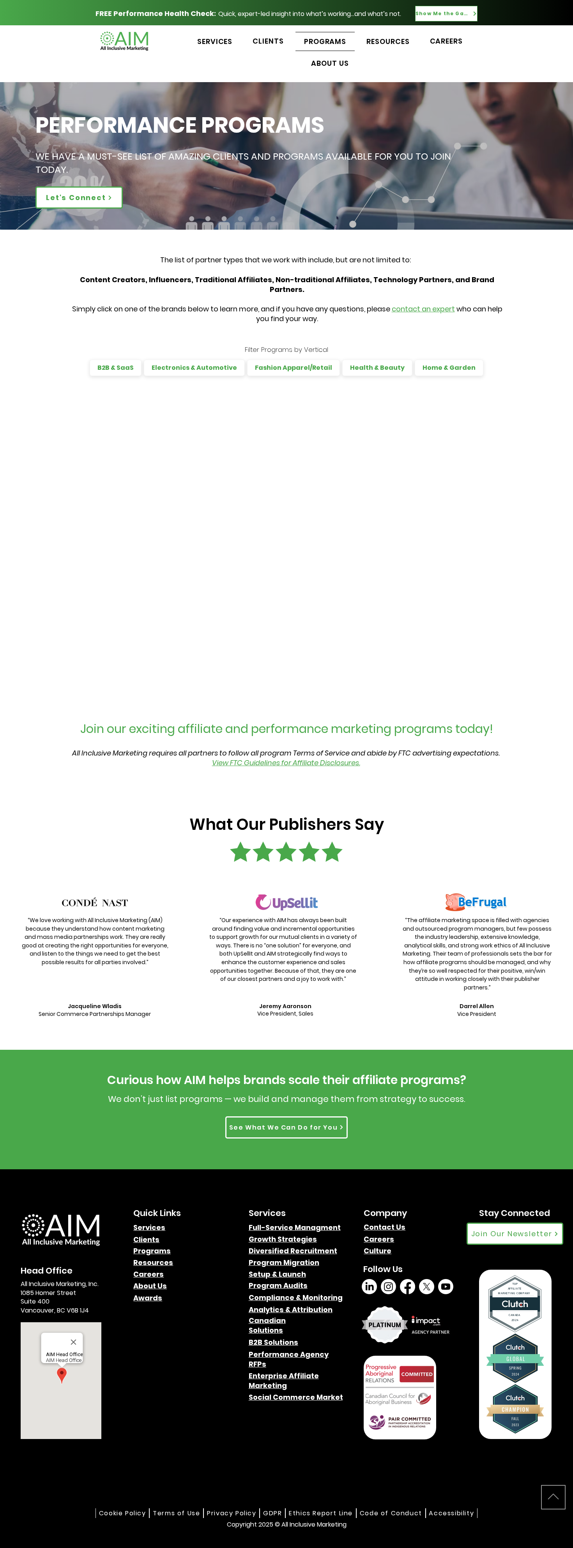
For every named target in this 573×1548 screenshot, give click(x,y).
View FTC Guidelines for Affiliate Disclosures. (286, 763)
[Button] (495, 32)
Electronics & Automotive (194, 367)
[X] (426, 1286)
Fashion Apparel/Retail (293, 367)
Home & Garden (449, 367)
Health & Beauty (377, 367)
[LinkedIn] (369, 1286)
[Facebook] (407, 1286)
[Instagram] (388, 1286)
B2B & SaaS (115, 367)
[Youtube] (445, 1286)
